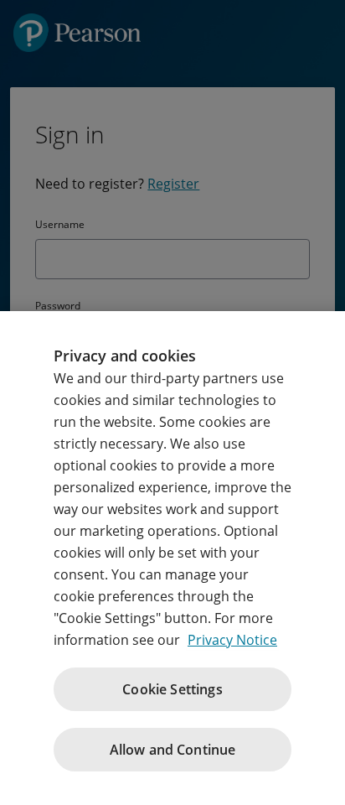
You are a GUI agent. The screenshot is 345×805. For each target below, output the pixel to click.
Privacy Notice (232, 640)
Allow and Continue (173, 749)
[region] (172, 558)
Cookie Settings (172, 689)
